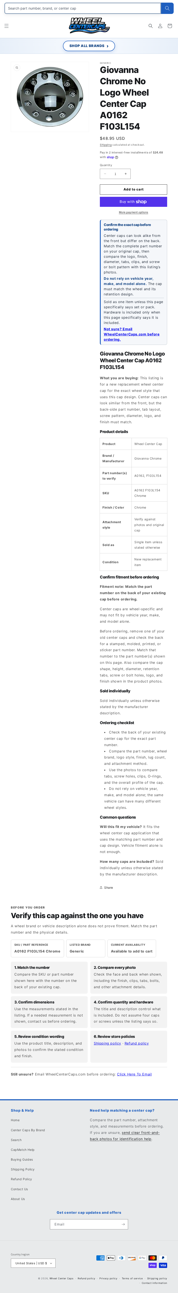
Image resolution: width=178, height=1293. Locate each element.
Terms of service (132, 1278)
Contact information (154, 1283)
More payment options (133, 212)
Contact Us (19, 1189)
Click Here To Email (134, 1074)
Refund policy (137, 1043)
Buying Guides (22, 1159)
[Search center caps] (167, 8)
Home (15, 1120)
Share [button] (108, 887)
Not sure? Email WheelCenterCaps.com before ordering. (132, 334)
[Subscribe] (123, 1224)
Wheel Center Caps (61, 1278)
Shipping (106, 144)
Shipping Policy (23, 1169)
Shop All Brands (87, 46)
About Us (18, 1199)
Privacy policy (108, 1278)
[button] (6, 26)
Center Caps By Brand (28, 1130)
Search (16, 1140)
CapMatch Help (23, 1149)
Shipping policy (107, 1043)
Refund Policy (21, 1179)
